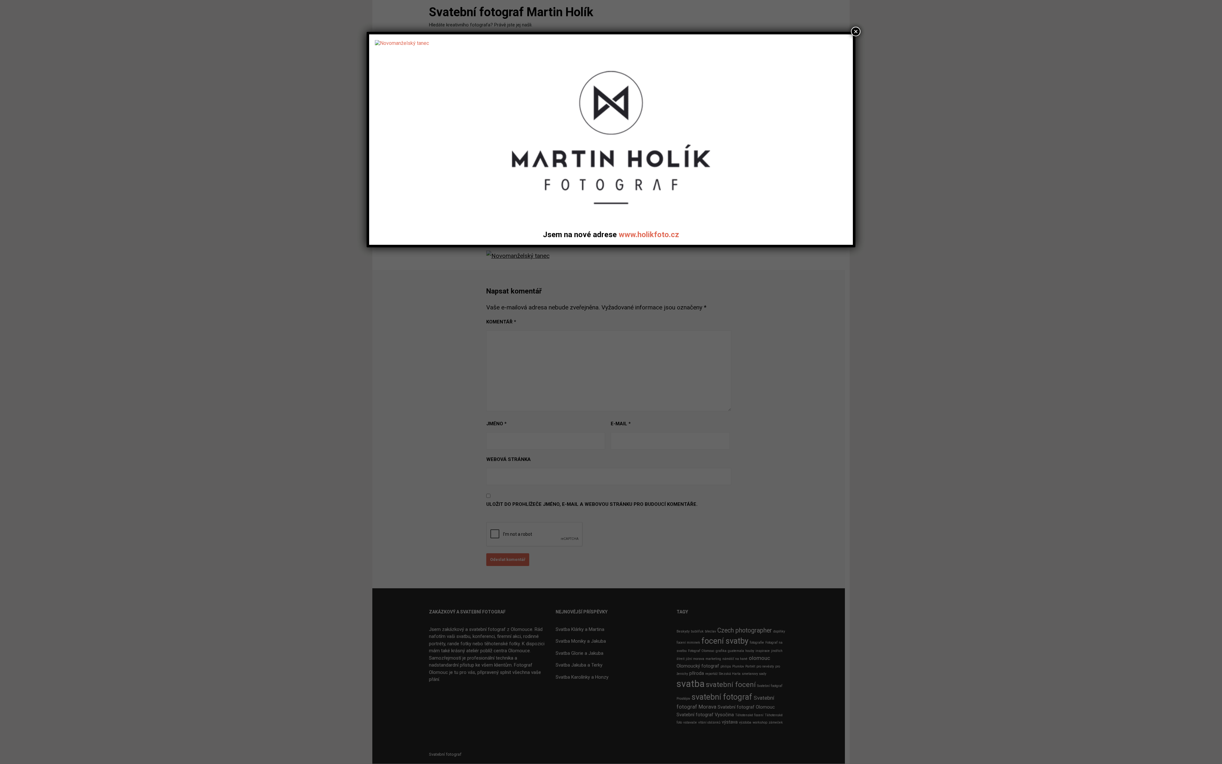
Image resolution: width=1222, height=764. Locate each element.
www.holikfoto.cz (649, 234)
